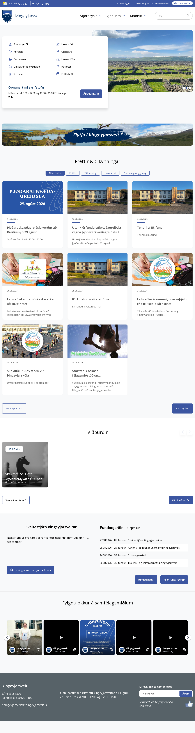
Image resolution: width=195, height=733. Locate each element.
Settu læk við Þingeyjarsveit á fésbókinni (156, 703)
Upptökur (133, 528)
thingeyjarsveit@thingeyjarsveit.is (24, 705)
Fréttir (72, 173)
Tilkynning (90, 173)
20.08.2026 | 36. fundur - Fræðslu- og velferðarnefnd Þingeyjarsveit (138, 563)
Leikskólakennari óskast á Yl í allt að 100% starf (32, 301)
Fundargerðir (111, 528)
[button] (183, 88)
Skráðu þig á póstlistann (155, 687)
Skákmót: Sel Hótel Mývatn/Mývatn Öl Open (23, 476)
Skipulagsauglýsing (135, 173)
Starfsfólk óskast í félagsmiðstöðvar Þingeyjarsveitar (85, 373)
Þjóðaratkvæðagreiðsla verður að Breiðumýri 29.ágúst (32, 229)
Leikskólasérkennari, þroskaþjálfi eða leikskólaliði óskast (162, 301)
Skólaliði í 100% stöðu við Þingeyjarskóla (25, 373)
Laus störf (110, 173)
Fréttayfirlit (183, 408)
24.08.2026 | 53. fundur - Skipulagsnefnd (123, 555)
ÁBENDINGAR (91, 93)
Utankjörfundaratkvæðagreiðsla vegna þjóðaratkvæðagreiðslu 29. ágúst (97, 229)
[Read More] (97, 135)
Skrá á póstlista (14, 408)
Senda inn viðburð (15, 500)
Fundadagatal (146, 579)
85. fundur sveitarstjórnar (91, 299)
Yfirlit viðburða (181, 500)
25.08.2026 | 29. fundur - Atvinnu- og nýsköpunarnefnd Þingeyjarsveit (139, 547)
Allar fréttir (55, 173)
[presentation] (9, 3)
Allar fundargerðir (174, 579)
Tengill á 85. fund (150, 227)
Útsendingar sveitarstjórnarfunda (30, 570)
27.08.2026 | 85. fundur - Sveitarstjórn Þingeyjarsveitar (131, 540)
